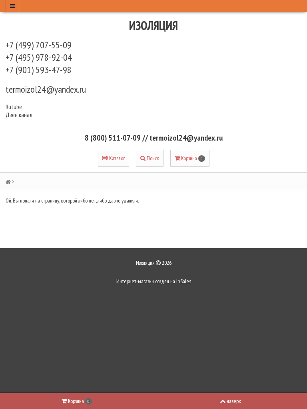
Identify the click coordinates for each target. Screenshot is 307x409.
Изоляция (153, 25)
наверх (234, 401)
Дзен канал (20, 115)
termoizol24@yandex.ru (46, 89)
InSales (183, 281)
